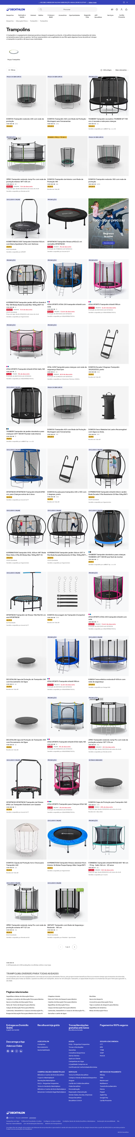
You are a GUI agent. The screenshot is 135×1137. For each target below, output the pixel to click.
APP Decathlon (98, 16)
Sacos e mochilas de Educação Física (19, 1002)
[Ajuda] (116, 9)
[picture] (26, 96)
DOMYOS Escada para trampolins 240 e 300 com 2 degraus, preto (67, 493)
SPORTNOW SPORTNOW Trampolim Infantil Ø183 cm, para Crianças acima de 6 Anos (25, 493)
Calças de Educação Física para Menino (62, 1008)
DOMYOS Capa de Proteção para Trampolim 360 (107, 802)
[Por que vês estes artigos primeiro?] (101, 70)
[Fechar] (127, 2)
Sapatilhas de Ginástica (97, 1008)
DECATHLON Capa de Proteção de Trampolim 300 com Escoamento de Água (26, 741)
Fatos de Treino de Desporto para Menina (20, 1005)
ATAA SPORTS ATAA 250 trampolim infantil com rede (66, 305)
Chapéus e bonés (54, 996)
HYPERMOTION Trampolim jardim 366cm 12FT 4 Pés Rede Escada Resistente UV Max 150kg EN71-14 (66, 554)
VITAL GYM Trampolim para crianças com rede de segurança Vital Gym (67, 368)
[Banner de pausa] (124, 2)
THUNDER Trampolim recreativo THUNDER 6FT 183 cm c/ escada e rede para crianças (108, 120)
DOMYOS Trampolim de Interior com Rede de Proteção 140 (65, 180)
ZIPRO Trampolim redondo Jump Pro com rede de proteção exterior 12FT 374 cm (108, 741)
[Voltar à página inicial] (15, 9)
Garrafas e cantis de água (57, 1013)
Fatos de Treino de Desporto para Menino (62, 999)
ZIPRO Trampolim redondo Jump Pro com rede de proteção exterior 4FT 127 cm (26, 926)
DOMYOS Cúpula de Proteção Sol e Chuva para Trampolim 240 (25, 864)
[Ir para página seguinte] (74, 947)
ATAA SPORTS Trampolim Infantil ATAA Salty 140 (25, 369)
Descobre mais (108, 243)
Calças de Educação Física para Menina (20, 1008)
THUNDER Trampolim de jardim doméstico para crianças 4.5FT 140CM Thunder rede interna (25, 432)
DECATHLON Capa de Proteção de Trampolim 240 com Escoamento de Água (26, 680)
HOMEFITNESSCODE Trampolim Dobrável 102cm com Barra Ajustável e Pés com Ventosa (25, 243)
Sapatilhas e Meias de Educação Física (20, 996)
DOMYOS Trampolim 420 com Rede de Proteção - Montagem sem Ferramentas (67, 430)
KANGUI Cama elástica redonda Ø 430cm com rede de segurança (107, 680)
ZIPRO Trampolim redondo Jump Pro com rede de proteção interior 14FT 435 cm (26, 180)
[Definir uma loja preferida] (112, 9)
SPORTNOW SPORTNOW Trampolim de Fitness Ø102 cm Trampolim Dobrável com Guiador (25, 803)
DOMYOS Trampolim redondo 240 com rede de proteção (25, 120)
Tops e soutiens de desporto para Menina (103, 1005)
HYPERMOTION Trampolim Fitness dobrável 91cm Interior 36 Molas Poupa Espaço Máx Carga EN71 (67, 864)
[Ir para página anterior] (60, 947)
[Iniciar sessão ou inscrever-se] (121, 9)
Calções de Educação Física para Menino (62, 1002)
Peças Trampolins (14, 59)
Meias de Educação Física (98, 1010)
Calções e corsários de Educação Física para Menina (24, 999)
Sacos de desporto (96, 999)
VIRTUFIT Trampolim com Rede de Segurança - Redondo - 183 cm (66, 926)
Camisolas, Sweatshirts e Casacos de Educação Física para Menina (71, 1010)
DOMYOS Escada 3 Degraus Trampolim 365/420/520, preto (104, 368)
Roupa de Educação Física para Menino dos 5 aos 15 (24, 1013)
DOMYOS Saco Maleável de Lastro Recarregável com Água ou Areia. (107, 430)
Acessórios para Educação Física (101, 1002)
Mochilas (92, 996)
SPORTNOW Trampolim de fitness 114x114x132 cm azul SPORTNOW (26, 616)
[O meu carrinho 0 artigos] (126, 9)
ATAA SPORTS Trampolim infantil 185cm (104, 304)
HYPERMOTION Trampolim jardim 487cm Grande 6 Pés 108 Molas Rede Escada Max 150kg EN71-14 (26, 303)
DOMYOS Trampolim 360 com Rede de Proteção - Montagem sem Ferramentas (67, 120)
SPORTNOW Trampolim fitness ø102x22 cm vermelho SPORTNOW (64, 243)
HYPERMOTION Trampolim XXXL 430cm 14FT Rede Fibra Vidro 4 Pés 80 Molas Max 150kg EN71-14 (26, 554)
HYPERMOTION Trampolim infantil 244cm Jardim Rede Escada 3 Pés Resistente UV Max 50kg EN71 (107, 493)
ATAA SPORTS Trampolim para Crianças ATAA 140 (67, 804)
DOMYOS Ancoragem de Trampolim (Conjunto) (66, 615)
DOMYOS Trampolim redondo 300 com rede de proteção (107, 180)
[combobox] (122, 70)
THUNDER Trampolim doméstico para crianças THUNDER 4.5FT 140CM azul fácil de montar (107, 556)
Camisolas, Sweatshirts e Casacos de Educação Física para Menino (30, 1010)
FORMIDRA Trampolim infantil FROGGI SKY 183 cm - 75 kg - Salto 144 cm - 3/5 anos (108, 864)
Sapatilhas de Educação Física (58, 1005)
